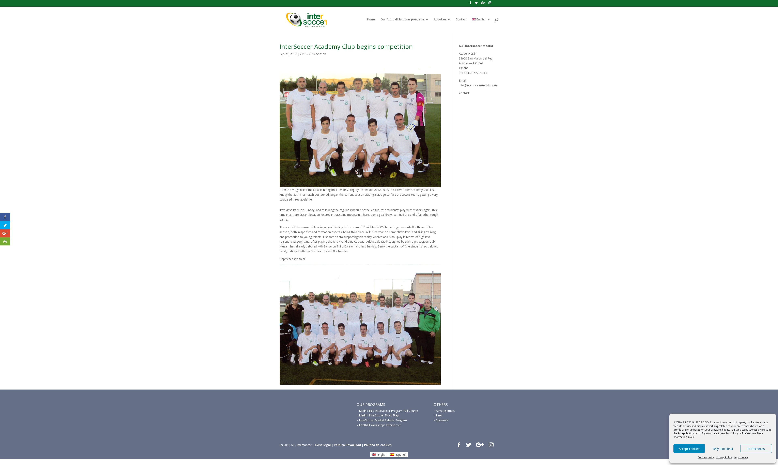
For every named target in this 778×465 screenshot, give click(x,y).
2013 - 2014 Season (313, 54)
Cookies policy (706, 457)
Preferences (756, 449)
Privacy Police (724, 457)
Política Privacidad (347, 445)
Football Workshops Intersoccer (380, 425)
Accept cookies (689, 449)
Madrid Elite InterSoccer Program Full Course (388, 411)
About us (440, 19)
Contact (461, 19)
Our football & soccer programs (402, 19)
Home (371, 19)
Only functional (723, 449)
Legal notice (741, 457)
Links (439, 415)
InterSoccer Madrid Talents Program (383, 420)
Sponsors (442, 420)
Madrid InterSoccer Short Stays (379, 415)
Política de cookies (378, 445)
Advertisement (445, 411)
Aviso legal (323, 445)
